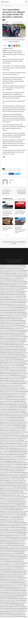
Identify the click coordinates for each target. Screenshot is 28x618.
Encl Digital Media (17, 261)
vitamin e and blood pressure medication (17, 414)
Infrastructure (10, 170)
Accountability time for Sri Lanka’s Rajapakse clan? (6, 192)
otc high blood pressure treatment (7, 265)
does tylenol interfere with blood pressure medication (16, 511)
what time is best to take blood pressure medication (11, 407)
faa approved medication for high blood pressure (14, 488)
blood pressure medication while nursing (8, 276)
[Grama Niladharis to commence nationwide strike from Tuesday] (20, 205)
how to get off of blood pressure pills (17, 297)
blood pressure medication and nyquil (12, 558)
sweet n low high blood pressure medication (9, 313)
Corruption (5, 170)
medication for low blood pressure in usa (8, 533)
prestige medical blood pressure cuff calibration (10, 514)
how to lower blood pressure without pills (17, 611)
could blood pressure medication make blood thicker (14, 351)
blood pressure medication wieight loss (13, 478)
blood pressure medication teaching (15, 360)
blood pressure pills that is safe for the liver (15, 267)
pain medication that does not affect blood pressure (16, 493)
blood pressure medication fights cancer (12, 288)
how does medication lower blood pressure (14, 385)
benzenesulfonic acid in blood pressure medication (11, 341)
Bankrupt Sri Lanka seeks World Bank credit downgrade (21, 192)
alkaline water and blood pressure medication (9, 600)
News (4, 202)
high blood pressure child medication (16, 271)
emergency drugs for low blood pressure (16, 579)
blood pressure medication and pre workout (14, 574)
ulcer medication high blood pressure (8, 595)
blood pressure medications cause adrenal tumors (16, 422)
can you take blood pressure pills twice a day (18, 546)
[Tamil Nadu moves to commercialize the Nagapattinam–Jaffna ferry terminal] (7, 205)
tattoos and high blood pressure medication (15, 474)
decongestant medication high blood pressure (14, 441)
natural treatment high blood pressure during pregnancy (12, 483)
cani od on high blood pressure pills (16, 529)
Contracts (18, 168)
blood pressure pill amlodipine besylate (17, 283)
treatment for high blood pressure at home (13, 428)
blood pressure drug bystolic (20, 317)
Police (15, 170)
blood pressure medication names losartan (14, 402)
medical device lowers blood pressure (17, 457)
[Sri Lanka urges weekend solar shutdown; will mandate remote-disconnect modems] (20, 221)
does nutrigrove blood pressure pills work (15, 519)
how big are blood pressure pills (21, 548)
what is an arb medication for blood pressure (13, 336)
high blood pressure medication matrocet (15, 315)
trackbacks (16, 241)
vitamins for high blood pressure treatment (9, 610)
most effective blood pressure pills (16, 367)
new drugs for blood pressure (18, 585)
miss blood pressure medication (11, 577)
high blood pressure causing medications (8, 302)
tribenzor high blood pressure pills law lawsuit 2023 (16, 446)
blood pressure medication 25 (10, 365)
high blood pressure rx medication (13, 292)
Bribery (15, 168)
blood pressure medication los (15, 378)
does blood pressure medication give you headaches (15, 372)
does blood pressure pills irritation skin (13, 322)
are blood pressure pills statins (16, 393)
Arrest (6, 168)
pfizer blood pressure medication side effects (10, 436)
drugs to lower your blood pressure (18, 326)
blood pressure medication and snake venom (15, 540)
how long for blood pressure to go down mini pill (12, 453)
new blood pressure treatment (10, 553)
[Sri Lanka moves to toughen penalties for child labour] (7, 221)
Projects (18, 170)
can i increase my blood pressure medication (14, 524)
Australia (10, 168)
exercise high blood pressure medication (8, 427)
